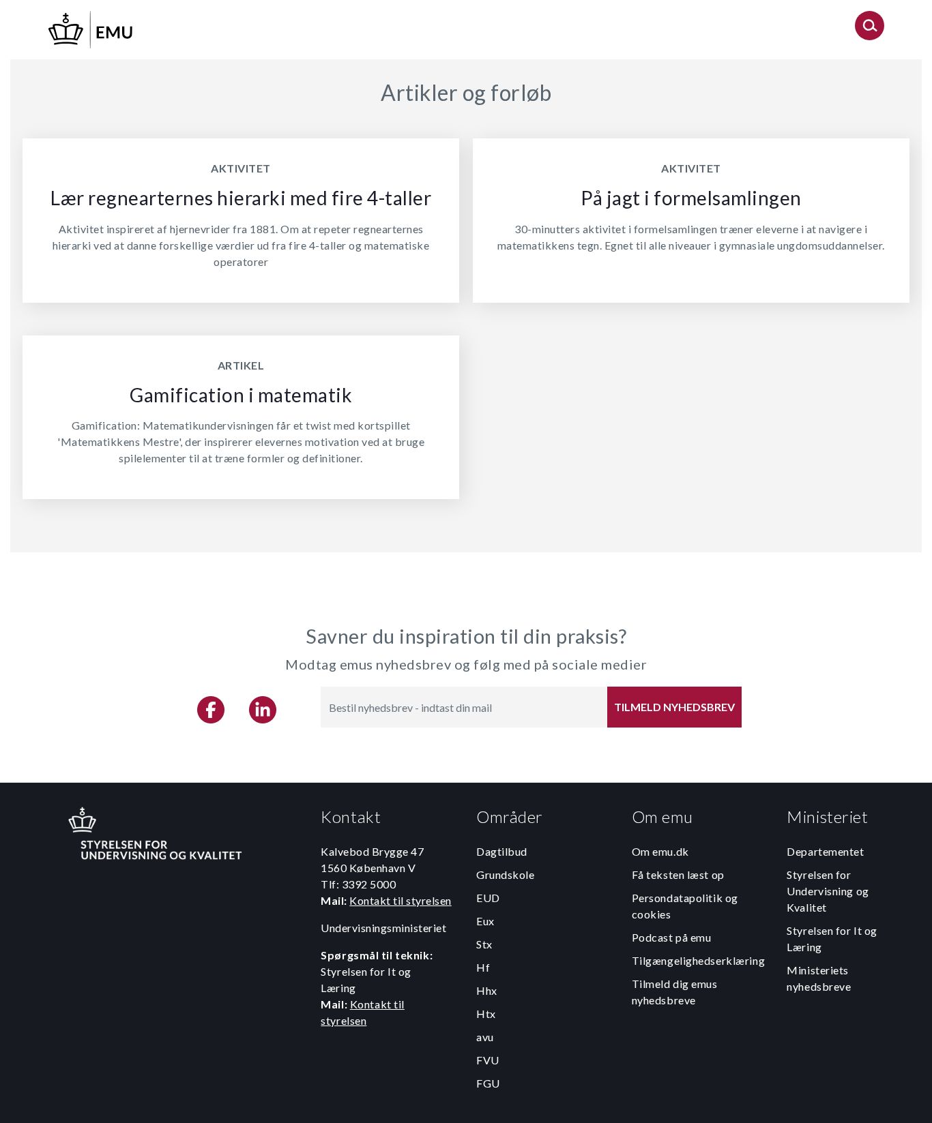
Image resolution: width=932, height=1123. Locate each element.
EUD (488, 897)
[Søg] (869, 29)
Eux (485, 920)
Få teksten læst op (678, 874)
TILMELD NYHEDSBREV (674, 706)
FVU (487, 1059)
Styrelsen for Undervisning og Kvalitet (828, 891)
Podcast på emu (672, 937)
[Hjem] (91, 27)
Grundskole (505, 874)
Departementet (825, 851)
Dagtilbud (501, 851)
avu (485, 1036)
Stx (484, 944)
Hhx (486, 990)
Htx (486, 1013)
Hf (483, 967)
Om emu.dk (660, 851)
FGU (488, 1083)
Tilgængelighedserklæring (698, 960)
